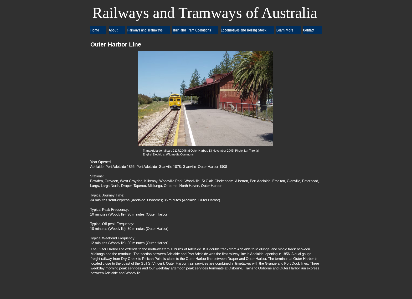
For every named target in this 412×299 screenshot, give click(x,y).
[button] (117, 30)
